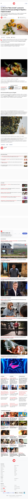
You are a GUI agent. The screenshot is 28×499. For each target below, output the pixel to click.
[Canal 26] (14, 460)
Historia (2, 470)
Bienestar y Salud (3, 6)
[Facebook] (3, 492)
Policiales (2, 472)
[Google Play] (21, 493)
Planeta (15, 471)
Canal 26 (5, 17)
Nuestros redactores (3, 489)
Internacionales (22, 376)
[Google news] (13, 492)
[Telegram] (12, 492)
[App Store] (17, 493)
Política (15, 472)
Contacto (15, 485)
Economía (2, 376)
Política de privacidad (16, 486)
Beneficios (11, 144)
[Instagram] (4, 492)
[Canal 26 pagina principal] (14, 4)
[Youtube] (7, 492)
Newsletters (3, 491)
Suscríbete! (24, 233)
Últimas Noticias (2, 465)
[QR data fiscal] (24, 493)
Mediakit (2, 488)
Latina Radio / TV (16, 478)
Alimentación (3, 144)
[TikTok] (9, 492)
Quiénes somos (2, 485)
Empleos (15, 489)
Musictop (2, 481)
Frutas (7, 144)
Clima (15, 466)
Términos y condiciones (3, 486)
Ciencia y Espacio (3, 466)
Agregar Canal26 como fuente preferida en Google (23, 17)
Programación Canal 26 (17, 488)
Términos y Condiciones (12, 495)
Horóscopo (15, 470)
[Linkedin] (8, 492)
